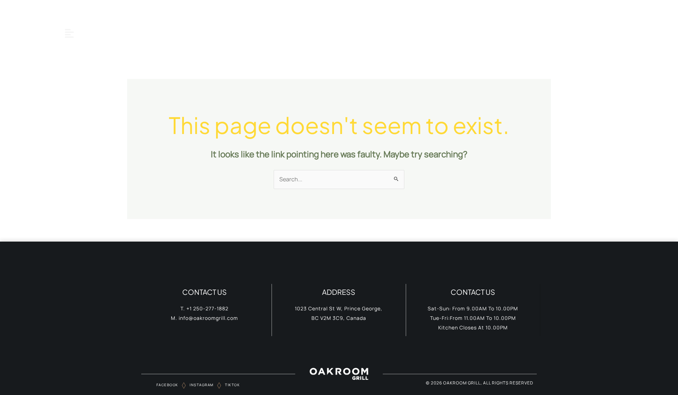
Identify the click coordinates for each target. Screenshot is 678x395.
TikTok (232, 384)
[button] (69, 33)
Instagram (201, 384)
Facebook (167, 384)
